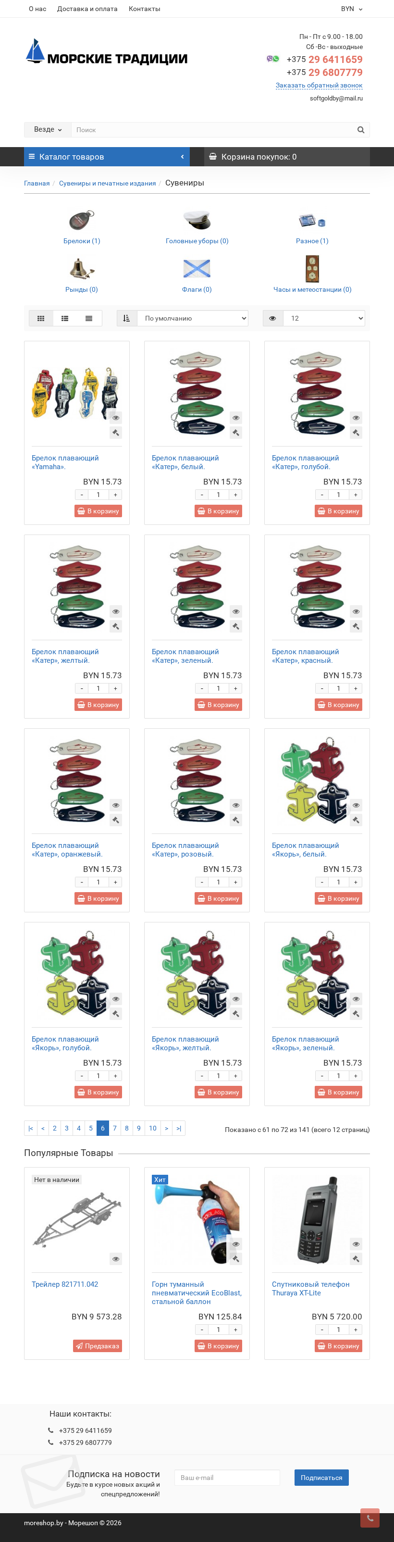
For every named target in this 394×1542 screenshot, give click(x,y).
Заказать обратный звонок (319, 85)
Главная (37, 183)
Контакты (144, 8)
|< (30, 1128)
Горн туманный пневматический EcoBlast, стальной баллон (197, 1293)
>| (178, 1128)
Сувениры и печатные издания (107, 183)
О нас (37, 8)
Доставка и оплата (87, 8)
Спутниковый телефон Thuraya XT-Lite (311, 1288)
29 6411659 (325, 59)
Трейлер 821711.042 (65, 1284)
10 (153, 1128)
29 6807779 (325, 72)
